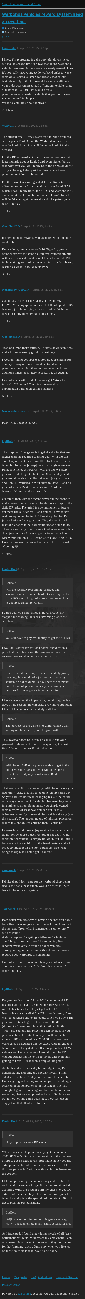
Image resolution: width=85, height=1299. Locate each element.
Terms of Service (67, 1277)
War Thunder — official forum (21, 4)
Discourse (24, 1293)
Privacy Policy (11, 1284)
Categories (20, 1277)
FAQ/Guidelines (41, 1277)
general (6, 36)
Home (6, 1277)
